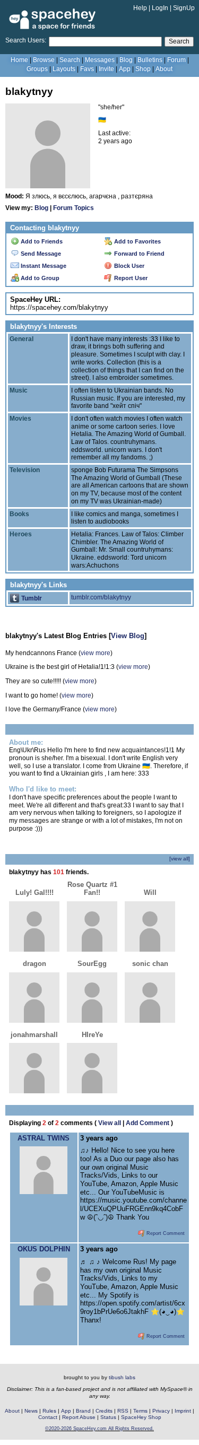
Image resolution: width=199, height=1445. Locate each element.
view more (95, 653)
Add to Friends (41, 241)
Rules (49, 1411)
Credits (104, 1411)
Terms (140, 1411)
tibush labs (122, 1377)
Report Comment (165, 1233)
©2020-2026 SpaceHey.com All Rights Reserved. (99, 1428)
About (163, 69)
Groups (37, 69)
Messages (100, 60)
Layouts (64, 69)
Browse (44, 60)
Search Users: (25, 40)
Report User (130, 278)
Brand (83, 1411)
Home (19, 60)
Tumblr (31, 598)
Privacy (161, 1411)
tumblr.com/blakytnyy (101, 597)
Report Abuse (79, 1417)
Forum (176, 60)
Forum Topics (73, 208)
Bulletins (149, 60)
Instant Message (42, 266)
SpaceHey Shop (141, 1417)
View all (109, 1123)
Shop (143, 69)
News (31, 1411)
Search (179, 41)
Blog (126, 60)
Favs (87, 69)
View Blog (127, 636)
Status (108, 1417)
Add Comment (147, 1123)
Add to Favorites (137, 241)
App (125, 69)
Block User (128, 266)
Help (140, 8)
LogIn (160, 8)
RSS (122, 1411)
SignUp (184, 8)
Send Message (40, 253)
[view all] (179, 858)
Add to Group (39, 278)
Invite (106, 69)
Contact (47, 1417)
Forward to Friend (139, 253)
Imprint (183, 1411)
